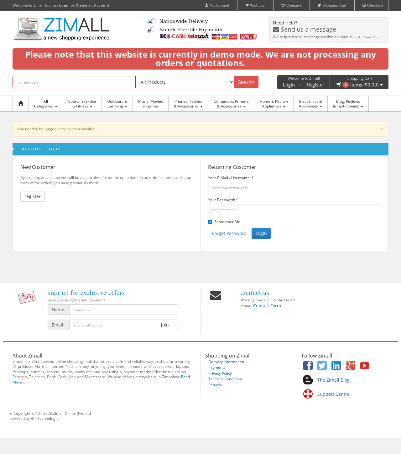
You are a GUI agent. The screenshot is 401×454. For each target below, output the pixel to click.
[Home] (22, 103)
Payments (217, 367)
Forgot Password (229, 233)
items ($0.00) (362, 84)
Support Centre (333, 394)
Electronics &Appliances (310, 103)
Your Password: (223, 199)
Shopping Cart (333, 5)
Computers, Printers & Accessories (231, 103)
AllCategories (44, 103)
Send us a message (307, 29)
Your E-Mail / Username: (231, 177)
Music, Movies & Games (150, 103)
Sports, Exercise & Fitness (82, 103)
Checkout (374, 5)
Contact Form (267, 306)
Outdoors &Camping (117, 103)
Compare (293, 5)
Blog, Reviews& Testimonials (346, 103)
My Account (218, 5)
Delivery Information (226, 361)
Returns (215, 385)
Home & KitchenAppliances (274, 103)
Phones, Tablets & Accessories (188, 103)
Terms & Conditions (225, 379)
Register (315, 84)
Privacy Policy (220, 373)
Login (289, 84)
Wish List (257, 5)
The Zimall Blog (333, 380)
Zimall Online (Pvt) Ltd (72, 413)
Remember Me (227, 221)
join (165, 325)
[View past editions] (26, 296)
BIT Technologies (45, 418)
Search (246, 82)
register (32, 196)
